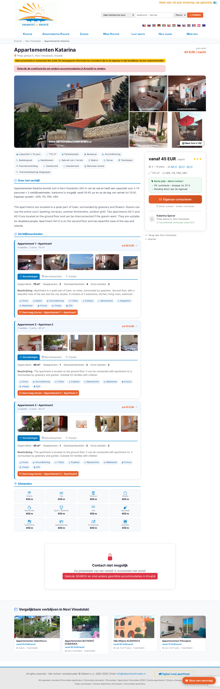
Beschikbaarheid (53, 276)
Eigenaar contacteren (177, 199)
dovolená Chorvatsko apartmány (67, 680)
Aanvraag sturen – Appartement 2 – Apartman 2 (50, 392)
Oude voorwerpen (83, 684)
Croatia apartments (155, 680)
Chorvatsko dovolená (94, 680)
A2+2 (182, 166)
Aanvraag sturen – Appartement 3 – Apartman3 (49, 473)
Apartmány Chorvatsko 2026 (131, 680)
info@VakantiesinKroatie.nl (131, 673)
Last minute (138, 34)
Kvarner (18, 41)
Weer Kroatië (111, 34)
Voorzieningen (30, 276)
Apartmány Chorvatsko (111, 684)
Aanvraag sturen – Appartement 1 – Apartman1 (49, 312)
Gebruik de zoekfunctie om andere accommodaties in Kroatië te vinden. (61, 68)
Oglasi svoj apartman (176, 674)
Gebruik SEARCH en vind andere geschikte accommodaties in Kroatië (110, 576)
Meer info (192, 34)
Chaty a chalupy (174, 680)
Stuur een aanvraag (201, 680)
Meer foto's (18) (193, 143)
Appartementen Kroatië (55, 34)
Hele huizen (165, 34)
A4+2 (174, 166)
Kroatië (27, 34)
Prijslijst (73, 276)
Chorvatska (111, 680)
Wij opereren (44, 680)
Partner (96, 684)
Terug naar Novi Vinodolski (162, 235)
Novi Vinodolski (33, 41)
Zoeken (196, 15)
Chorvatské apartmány (134, 684)
